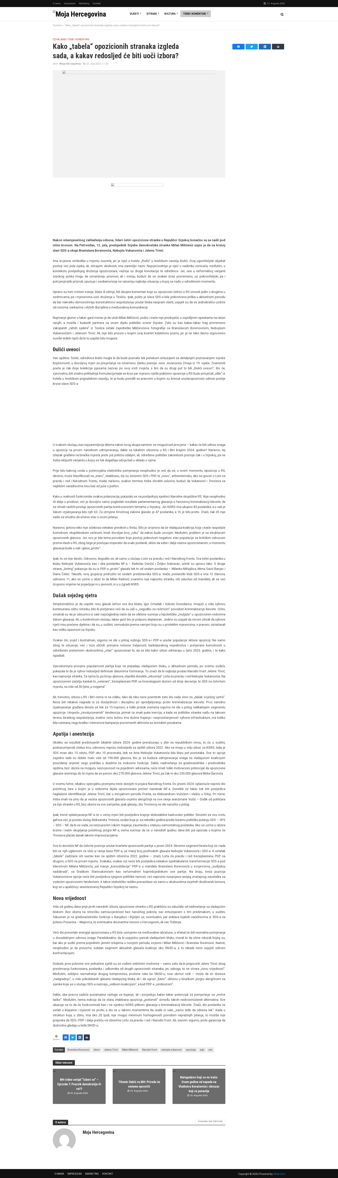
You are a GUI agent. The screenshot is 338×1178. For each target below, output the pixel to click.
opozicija (191, 1049)
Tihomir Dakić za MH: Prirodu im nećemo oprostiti (139, 1084)
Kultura (170, 13)
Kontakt (97, 3)
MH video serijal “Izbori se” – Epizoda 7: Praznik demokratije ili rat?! (79, 1084)
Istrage (151, 13)
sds (210, 1049)
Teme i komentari (194, 13)
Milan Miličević (130, 1049)
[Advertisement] (139, 416)
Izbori (97, 1049)
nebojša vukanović (171, 1049)
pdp (202, 1049)
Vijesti (134, 13)
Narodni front (149, 1049)
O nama (57, 3)
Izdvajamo (60, 39)
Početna (57, 25)
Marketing (84, 3)
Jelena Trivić (111, 1049)
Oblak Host (279, 1174)
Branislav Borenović (78, 1049)
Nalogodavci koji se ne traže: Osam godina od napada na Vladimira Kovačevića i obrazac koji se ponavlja (199, 1084)
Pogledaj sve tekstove (210, 1121)
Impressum (70, 3)
